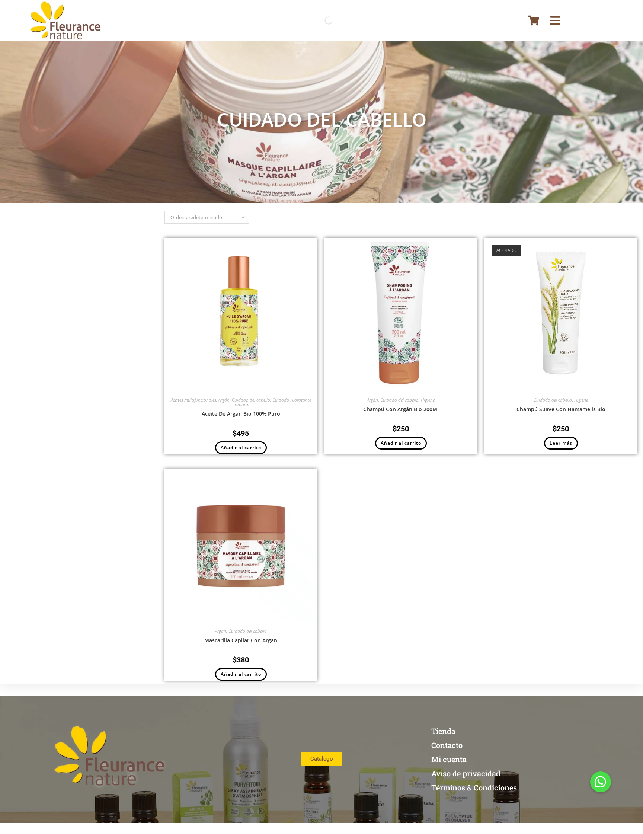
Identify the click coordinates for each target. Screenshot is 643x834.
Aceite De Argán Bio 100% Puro (241, 413)
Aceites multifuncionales (193, 400)
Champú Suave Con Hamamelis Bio (560, 409)
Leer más (561, 443)
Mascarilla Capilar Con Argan (240, 640)
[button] (600, 781)
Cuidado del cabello (251, 400)
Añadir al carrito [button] (241, 447)
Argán (224, 400)
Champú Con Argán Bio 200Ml (401, 409)
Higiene (428, 400)
